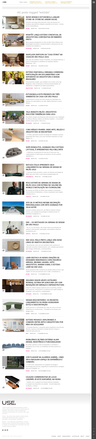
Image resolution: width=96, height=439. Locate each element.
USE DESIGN (53, 436)
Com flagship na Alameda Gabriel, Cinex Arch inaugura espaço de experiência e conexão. (45, 359)
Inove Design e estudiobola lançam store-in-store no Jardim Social (42, 18)
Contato (87, 436)
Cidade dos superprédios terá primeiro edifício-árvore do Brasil (66, 3)
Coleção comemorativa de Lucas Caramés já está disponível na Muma (43, 378)
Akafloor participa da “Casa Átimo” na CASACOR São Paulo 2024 (44, 56)
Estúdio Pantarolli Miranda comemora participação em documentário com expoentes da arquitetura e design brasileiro (44, 75)
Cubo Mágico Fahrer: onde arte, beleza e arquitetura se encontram (45, 131)
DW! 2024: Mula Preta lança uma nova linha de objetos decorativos (44, 241)
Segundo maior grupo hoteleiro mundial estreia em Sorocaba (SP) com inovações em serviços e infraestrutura (45, 282)
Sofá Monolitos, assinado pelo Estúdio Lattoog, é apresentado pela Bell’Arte (45, 148)
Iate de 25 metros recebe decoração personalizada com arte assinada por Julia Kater (44, 205)
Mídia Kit (82, 436)
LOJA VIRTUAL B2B (75, 436)
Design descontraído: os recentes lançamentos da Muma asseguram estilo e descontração (42, 302)
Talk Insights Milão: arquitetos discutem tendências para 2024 (41, 113)
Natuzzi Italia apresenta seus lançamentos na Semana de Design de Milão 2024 (44, 167)
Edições (59, 436)
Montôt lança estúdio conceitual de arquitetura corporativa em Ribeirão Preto (44, 37)
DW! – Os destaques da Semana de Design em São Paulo (45, 223)
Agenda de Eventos (66, 436)
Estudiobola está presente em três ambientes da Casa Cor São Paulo (43, 95)
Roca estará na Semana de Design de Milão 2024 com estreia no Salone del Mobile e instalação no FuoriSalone (44, 185)
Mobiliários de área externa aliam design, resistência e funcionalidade (43, 341)
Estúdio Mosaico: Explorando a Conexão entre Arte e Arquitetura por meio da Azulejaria (44, 322)
